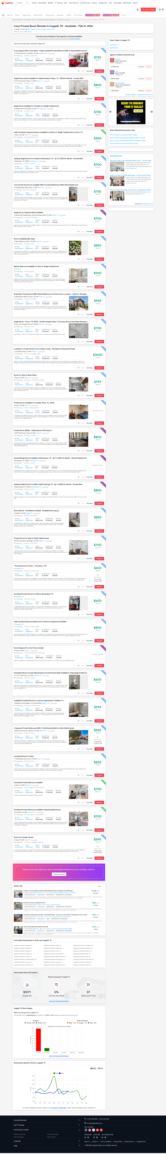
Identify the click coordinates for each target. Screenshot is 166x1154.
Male (36, 142)
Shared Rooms (38, 15)
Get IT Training (19, 1125)
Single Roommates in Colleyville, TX (53, 948)
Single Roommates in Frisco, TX (52, 951)
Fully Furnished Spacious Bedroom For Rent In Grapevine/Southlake (40, 622)
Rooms (17, 15)
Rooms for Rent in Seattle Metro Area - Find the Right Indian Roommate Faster (131, 175)
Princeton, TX (19, 568)
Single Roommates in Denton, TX (82, 951)
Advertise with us (129, 1141)
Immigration (103, 3)
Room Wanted (19, 168)
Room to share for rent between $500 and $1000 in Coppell (128, 140)
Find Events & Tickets (21, 1130)
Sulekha (7, 2)
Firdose (117, 59)
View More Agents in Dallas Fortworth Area (138, 94)
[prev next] (131, 112)
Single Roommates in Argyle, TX (23, 951)
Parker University (55, 904)
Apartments (60, 15)
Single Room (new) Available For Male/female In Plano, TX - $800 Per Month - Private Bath (48, 78)
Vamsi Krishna (119, 83)
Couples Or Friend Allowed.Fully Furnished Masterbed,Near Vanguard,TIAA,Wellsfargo (48, 890)
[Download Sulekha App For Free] (137, 9)
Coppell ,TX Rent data (58, 1108)
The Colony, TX (41, 108)
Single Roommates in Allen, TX (81, 954)
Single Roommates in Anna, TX (81, 956)
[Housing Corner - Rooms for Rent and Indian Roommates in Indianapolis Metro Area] (117, 198)
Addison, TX (45, 703)
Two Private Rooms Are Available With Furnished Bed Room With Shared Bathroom (46, 185)
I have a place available (111, 15)
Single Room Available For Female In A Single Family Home (36, 106)
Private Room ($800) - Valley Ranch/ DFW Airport (33, 430)
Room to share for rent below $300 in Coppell (123, 135)
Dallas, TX (42, 541)
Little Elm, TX (37, 675)
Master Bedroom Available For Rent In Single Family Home (36, 266)
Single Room (29, 88)
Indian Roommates (17, 19)
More (135, 3)
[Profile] (161, 9)
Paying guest (29, 60)
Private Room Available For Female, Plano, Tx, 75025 (34, 403)
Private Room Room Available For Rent (34, 902)
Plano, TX (39, 81)
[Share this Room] (83, 71)
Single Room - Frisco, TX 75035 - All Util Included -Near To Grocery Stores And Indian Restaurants (51, 322)
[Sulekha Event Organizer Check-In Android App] (102, 1137)
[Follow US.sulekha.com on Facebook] (85, 1130)
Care (73, 3)
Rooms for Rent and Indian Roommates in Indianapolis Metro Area (131, 190)
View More (89, 71)
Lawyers (94, 3)
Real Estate (127, 3)
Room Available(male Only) (24, 239)
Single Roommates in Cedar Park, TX (83, 959)
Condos (68, 15)
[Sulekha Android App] (85, 1137)
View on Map (50, 29)
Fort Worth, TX (31, 812)
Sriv (116, 71)
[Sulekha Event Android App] (94, 1137)
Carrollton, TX (43, 53)
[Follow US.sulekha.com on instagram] (89, 1130)
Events (34, 3)
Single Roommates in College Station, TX (25, 959)
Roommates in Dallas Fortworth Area (46, 19)
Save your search (59, 874)
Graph (94, 1068)
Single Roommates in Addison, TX (82, 948)
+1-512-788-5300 (92, 1119)
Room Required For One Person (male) (29, 648)
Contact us (95, 1141)
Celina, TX (55, 215)
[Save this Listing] (79, 71)
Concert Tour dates (53, 1134)
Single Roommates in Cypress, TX (53, 962)
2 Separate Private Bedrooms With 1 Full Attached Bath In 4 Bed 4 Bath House (44, 728)
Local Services (85, 3)
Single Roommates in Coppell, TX (23, 945)
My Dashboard (75, 39)
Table (101, 1068)
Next (99, 886)
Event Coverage (19, 1137)
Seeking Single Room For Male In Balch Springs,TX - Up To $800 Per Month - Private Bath (48, 484)
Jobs (65, 3)
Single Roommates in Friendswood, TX (54, 965)
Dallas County (42, 29)
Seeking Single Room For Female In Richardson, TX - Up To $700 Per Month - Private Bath (48, 159)
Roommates (42, 3)
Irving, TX (18, 269)
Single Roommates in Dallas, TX (52, 945)
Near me (9, 15)
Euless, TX (28, 785)
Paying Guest (50, 15)
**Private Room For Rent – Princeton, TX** (30, 566)
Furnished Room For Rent (24, 756)
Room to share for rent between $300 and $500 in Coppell (127, 137)
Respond (99, 71)
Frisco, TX (27, 135)
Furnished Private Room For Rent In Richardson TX (33, 594)
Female (37, 115)
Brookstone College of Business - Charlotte (64, 892)
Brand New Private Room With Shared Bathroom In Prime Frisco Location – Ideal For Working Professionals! (51, 294)
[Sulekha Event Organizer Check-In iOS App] (105, 1137)
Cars (110, 3)
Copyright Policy (141, 1141)
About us (86, 1141)
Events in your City (19, 1134)
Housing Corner (116, 156)
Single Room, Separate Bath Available (28, 212)
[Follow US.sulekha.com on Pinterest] (101, 1130)
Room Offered (19, 60)
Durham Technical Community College (62, 928)
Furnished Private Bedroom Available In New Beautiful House (37, 810)
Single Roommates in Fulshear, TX (82, 962)
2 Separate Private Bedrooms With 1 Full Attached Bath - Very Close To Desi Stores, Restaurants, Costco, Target (55, 914)
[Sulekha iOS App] (88, 1137)
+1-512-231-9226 (103, 1119)
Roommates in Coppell (63, 19)
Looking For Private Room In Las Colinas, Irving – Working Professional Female (44, 349)
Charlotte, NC (36, 892)
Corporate (17, 1141)
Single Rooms (26, 15)
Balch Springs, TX (35, 487)
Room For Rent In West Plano (25, 375)
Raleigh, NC (36, 928)
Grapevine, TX (19, 624)
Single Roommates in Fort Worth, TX (54, 954)
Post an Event (51, 1137)
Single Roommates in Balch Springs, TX (54, 956)
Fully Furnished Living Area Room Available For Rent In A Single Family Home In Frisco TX (48, 132)
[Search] (27, 3)
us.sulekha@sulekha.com (94, 1123)
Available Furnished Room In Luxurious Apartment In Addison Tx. (39, 700)
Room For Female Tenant (24, 837)
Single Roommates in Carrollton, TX (83, 945)
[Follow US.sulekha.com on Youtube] (97, 1130)
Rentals (50, 3)
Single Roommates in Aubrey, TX (23, 954)
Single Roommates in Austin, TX (82, 965)
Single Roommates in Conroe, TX (23, 962)
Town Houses (78, 15)
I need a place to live (92, 15)
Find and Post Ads (20, 1120)
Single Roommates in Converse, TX (23, 965)
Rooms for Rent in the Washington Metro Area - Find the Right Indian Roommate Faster (131, 160)
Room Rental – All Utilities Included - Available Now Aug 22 (36, 511)
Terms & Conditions (105, 1141)
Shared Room (29, 657)
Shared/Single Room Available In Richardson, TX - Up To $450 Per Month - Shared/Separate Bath (51, 458)
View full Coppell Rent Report (59, 1001)
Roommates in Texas (29, 19)
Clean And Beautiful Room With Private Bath (35, 926)
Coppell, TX (33, 29)
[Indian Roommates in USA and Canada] (3, 15)
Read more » (133, 168)
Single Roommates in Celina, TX (22, 956)
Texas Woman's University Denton (61, 916)
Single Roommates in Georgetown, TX (54, 959)
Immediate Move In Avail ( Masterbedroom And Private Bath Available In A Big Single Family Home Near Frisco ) (51, 673)
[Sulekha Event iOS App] (97, 1137)
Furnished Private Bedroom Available (28, 783)
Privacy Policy (118, 1141)
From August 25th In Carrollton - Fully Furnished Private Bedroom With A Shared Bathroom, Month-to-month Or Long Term (51, 51)
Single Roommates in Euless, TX (23, 948)
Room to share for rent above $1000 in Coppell (124, 143)
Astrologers (118, 3)
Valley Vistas (27, 31)
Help (15, 1146)
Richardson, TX (33, 161)
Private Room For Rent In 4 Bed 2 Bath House (31, 538)
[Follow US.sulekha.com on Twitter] (93, 1130)
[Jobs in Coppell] (131, 112)
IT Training (58, 3)
